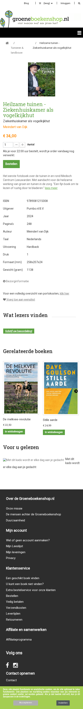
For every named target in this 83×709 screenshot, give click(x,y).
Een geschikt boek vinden (22, 578)
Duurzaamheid (15, 520)
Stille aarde (50, 420)
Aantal (30, 144)
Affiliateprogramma (19, 639)
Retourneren (14, 619)
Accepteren (25, 702)
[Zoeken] (78, 3)
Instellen (63, 703)
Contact (11, 680)
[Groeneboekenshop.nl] (34, 19)
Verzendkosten (16, 608)
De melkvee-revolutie (17, 419)
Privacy (11, 558)
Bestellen (12, 596)
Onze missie (14, 508)
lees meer (51, 188)
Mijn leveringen (15, 552)
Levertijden (13, 613)
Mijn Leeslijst (14, 546)
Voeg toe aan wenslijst (20, 299)
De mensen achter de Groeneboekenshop (33, 514)
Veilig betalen (15, 602)
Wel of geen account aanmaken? (28, 540)
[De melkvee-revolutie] (21, 388)
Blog (26, 3)
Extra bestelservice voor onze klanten (31, 590)
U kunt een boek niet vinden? (25, 584)
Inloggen (65, 3)
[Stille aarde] (61, 388)
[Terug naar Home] (7, 43)
